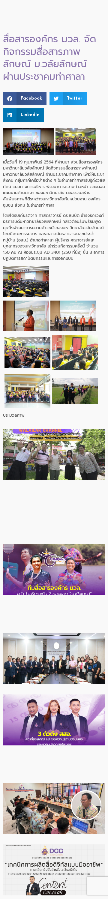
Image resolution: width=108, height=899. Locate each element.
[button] (24, 98)
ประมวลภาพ (14, 415)
